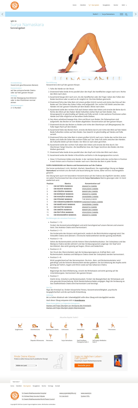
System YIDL (85, 396)
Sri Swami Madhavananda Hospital (34, 393)
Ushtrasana (64, 329)
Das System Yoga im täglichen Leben (14, 5)
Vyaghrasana (19, 329)
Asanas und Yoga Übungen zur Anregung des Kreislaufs (68, 305)
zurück (2, 14)
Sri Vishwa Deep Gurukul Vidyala (33, 396)
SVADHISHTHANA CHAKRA (92, 202)
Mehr (123, 5)
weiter (135, 14)
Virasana (95, 329)
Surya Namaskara (66, 340)
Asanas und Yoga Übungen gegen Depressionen (65, 308)
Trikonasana (111, 329)
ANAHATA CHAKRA (89, 186)
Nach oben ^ (16, 382)
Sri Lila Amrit (63, 396)
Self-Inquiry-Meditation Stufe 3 (99, 341)
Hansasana (49, 340)
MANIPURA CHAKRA (90, 191)
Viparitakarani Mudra (52, 329)
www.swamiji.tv (86, 393)
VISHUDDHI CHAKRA (90, 189)
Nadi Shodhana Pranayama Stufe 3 (83, 341)
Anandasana (80, 300)
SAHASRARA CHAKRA (90, 196)
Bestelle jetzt (84, 365)
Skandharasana (35, 329)
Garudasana (80, 329)
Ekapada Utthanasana (37, 340)
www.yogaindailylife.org (67, 393)
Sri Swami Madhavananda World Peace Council (38, 399)
